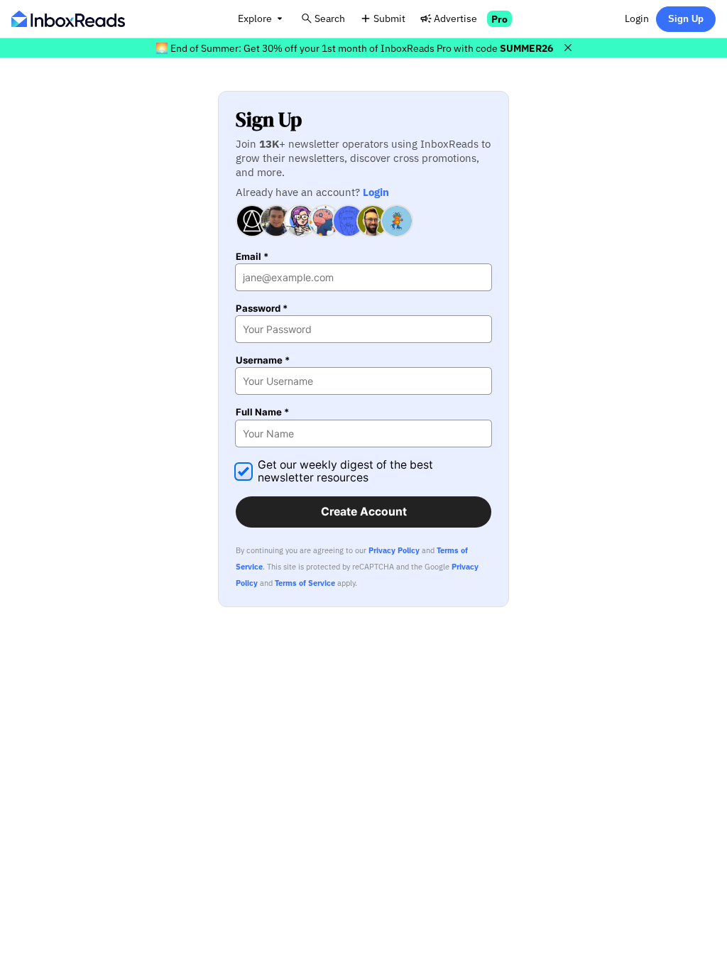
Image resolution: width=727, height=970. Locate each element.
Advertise (455, 18)
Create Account (364, 511)
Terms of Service (305, 583)
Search (330, 18)
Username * (263, 360)
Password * (262, 308)
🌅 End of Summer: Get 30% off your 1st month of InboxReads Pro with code (354, 48)
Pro (499, 19)
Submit (389, 18)
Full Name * (262, 412)
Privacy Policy (394, 550)
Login (637, 18)
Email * (252, 256)
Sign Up (686, 18)
